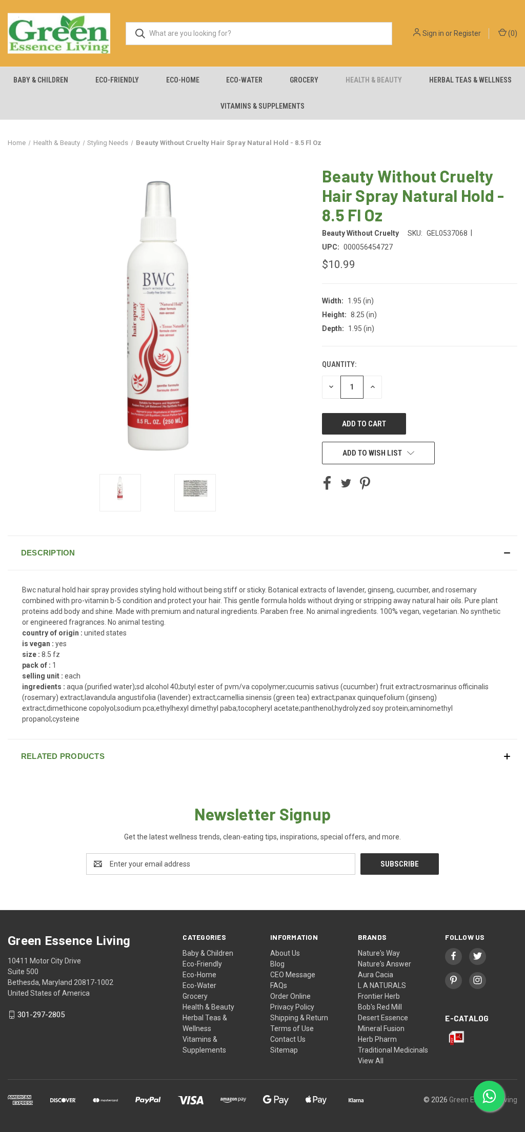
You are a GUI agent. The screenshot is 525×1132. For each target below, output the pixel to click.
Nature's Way (379, 953)
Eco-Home (182, 80)
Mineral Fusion (381, 1028)
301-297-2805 (41, 1014)
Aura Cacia (375, 975)
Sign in (433, 33)
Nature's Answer (384, 964)
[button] (262, 553)
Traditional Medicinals (393, 1050)
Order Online (290, 996)
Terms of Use (292, 1028)
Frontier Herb (379, 996)
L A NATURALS (382, 985)
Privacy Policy (292, 1007)
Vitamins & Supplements (262, 106)
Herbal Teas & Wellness (470, 80)
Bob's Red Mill (380, 1007)
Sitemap (284, 1050)
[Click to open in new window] (120, 492)
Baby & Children (40, 80)
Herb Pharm (377, 1039)
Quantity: (339, 364)
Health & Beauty (374, 80)
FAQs (278, 985)
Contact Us (288, 1039)
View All (370, 1061)
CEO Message (292, 975)
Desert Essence (383, 1018)
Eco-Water (244, 80)
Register (467, 33)
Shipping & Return (299, 1018)
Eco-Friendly (117, 80)
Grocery (304, 80)
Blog (277, 964)
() (512, 33)
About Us (285, 953)
